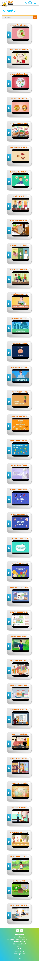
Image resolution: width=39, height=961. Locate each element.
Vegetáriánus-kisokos (19, 563)
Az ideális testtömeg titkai (21, 245)
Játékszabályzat (19, 944)
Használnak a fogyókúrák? (21, 270)
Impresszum (19, 934)
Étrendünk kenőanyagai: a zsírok (24, 416)
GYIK (19, 949)
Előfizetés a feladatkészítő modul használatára (19, 940)
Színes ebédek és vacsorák (21, 25)
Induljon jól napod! (19, 50)
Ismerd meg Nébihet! (19, 636)
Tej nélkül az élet (19, 196)
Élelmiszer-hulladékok (19, 857)
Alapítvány (19, 951)
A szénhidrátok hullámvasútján (23, 319)
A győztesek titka (19, 294)
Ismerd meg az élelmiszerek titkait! (24, 759)
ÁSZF (19, 959)
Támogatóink (19, 954)
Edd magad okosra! (19, 343)
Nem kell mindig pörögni (20, 490)
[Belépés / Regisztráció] (29, 2)
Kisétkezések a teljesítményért (23, 99)
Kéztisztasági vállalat (19, 710)
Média (19, 946)
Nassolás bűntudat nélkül (21, 172)
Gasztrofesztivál (19, 783)
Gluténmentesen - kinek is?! (21, 221)
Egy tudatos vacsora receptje (23, 905)
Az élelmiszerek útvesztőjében (22, 832)
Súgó (20, 956)
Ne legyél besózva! (19, 465)
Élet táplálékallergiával (20, 147)
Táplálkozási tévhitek (19, 539)
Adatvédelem (19, 937)
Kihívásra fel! (19, 881)
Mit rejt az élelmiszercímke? (21, 123)
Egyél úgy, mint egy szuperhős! (22, 392)
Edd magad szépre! (19, 368)
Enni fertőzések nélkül (19, 74)
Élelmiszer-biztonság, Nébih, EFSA (24, 661)
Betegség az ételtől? (19, 588)
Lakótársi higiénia (19, 734)
